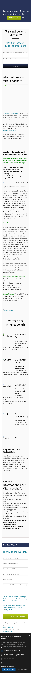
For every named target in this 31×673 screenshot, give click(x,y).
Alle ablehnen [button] (22, 669)
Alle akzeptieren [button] (9, 669)
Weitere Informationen (13, 648)
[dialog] (15, 653)
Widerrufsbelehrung (16, 605)
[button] (15, 666)
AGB (7, 605)
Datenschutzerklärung (9, 608)
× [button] (29, 635)
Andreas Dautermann (11, 113)
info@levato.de (7, 631)
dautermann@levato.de (9, 130)
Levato (15, 4)
